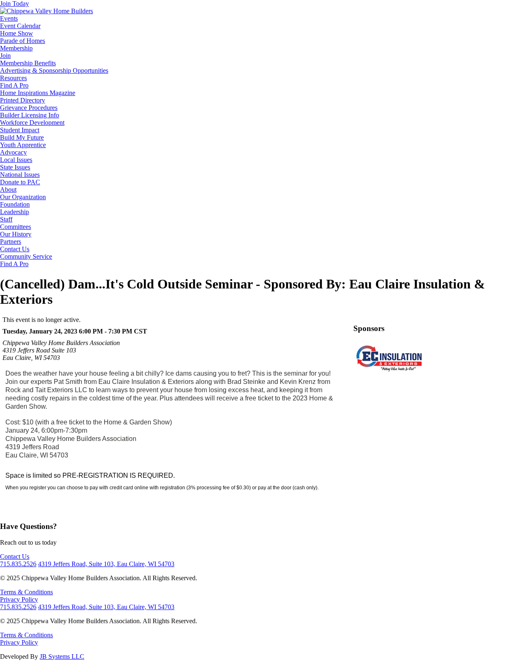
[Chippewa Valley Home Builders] (46, 10)
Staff (6, 219)
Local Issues (16, 159)
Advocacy (13, 152)
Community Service (26, 256)
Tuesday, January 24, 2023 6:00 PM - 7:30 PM (67, 331)
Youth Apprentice (23, 144)
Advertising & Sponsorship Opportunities (54, 70)
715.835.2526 (18, 563)
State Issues (15, 167)
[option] (389, 357)
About (8, 189)
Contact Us (14, 249)
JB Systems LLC (62, 656)
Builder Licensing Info (29, 115)
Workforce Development (32, 122)
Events (9, 18)
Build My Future (22, 137)
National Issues (20, 174)
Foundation (15, 204)
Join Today (14, 3)
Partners (10, 241)
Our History (15, 234)
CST (140, 331)
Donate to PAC (20, 182)
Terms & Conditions (26, 592)
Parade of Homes (22, 40)
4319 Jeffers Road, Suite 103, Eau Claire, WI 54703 (106, 563)
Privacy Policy (19, 599)
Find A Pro (14, 85)
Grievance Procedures (28, 107)
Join (5, 55)
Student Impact (19, 129)
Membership (16, 48)
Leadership (14, 211)
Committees (15, 226)
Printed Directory (22, 100)
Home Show (16, 33)
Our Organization (23, 196)
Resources (13, 77)
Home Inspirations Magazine (37, 92)
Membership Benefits (28, 63)
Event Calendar (20, 25)
